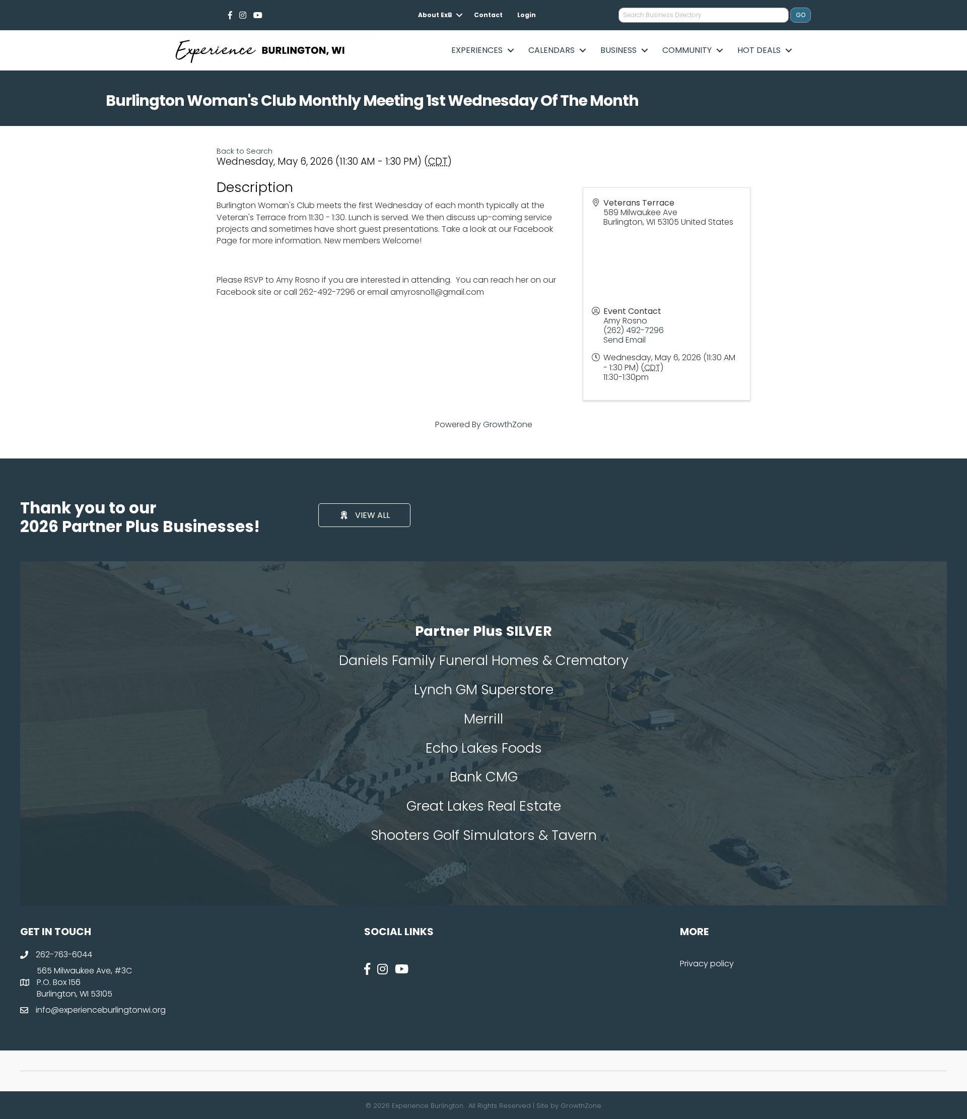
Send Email (624, 340)
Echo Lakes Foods (484, 748)
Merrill (483, 718)
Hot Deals (759, 50)
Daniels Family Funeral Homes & (447, 660)
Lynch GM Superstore (484, 689)
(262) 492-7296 (633, 330)
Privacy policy (707, 963)
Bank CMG (484, 776)
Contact (488, 15)
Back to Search (244, 151)
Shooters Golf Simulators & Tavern (484, 835)
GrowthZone (507, 424)
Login (526, 15)
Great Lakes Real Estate (483, 806)
